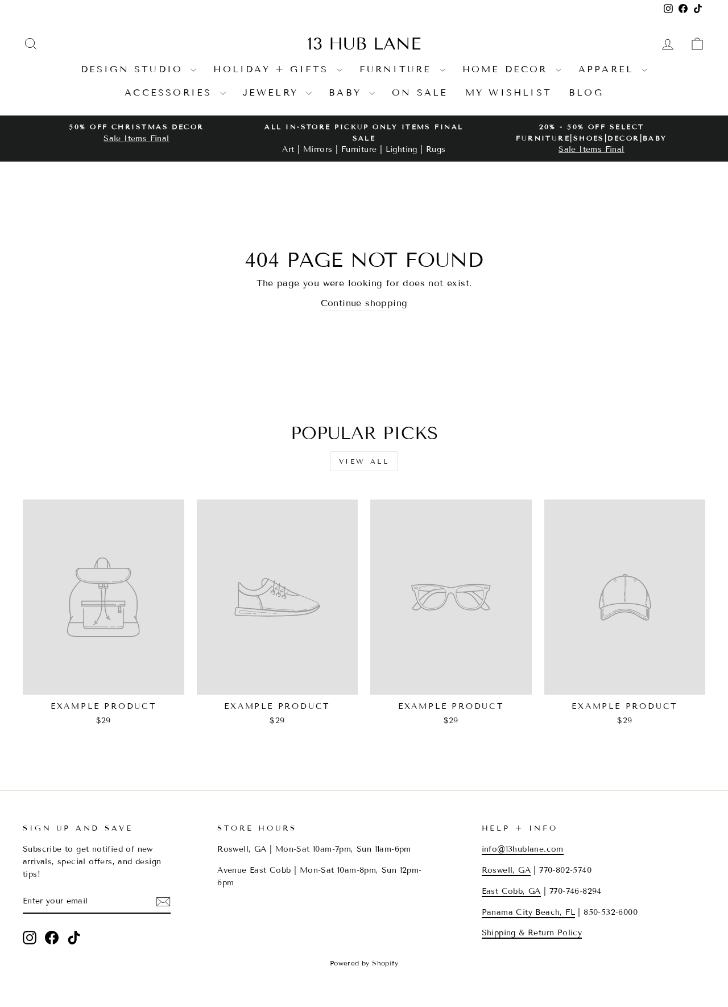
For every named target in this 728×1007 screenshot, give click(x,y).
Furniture (398, 69)
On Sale (420, 92)
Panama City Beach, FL (528, 912)
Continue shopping (364, 303)
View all (364, 461)
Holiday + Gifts (273, 69)
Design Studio (134, 69)
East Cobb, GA (511, 891)
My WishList (508, 92)
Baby (347, 92)
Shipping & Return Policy (532, 933)
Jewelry (273, 92)
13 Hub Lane (364, 44)
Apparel (608, 69)
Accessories (171, 92)
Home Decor (507, 69)
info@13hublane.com (523, 849)
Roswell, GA (506, 870)
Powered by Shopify (364, 963)
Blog (586, 92)
